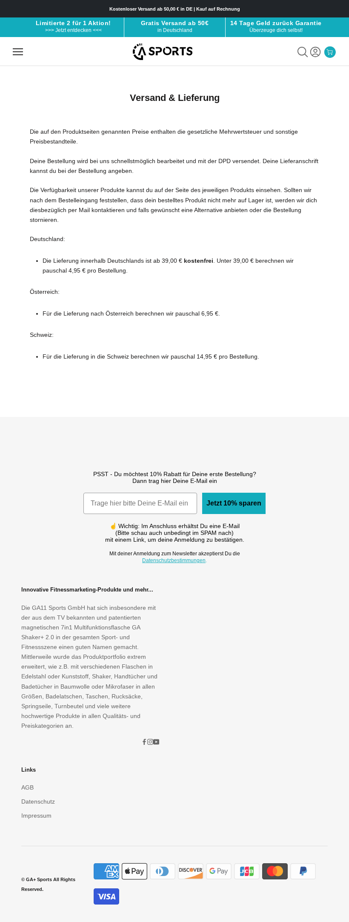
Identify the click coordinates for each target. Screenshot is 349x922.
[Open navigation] (18, 51)
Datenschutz (38, 801)
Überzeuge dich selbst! (276, 30)
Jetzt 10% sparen (233, 503)
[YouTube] (156, 742)
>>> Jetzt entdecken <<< (73, 30)
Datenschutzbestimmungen (174, 560)
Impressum (36, 815)
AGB (27, 787)
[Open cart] (330, 52)
